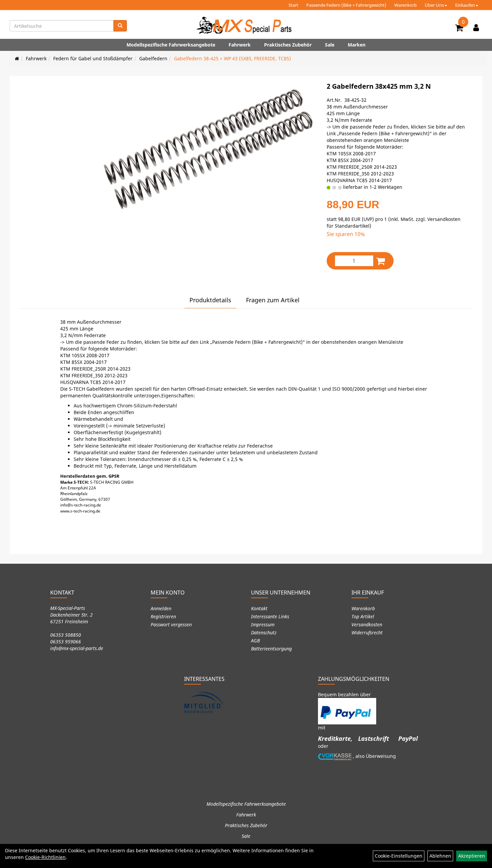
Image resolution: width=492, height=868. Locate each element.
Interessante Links (270, 616)
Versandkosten (366, 624)
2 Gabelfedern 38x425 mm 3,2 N (379, 86)
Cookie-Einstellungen (398, 856)
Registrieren (163, 616)
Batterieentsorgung (271, 648)
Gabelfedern (153, 58)
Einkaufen (465, 5)
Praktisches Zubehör (288, 45)
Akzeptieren (471, 856)
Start (293, 5)
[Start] (17, 58)
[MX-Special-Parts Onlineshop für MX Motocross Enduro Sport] (246, 25)
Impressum (262, 624)
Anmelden (161, 608)
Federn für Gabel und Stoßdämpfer (93, 58)
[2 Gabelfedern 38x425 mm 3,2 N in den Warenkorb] (380, 261)
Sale (329, 45)
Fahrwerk (240, 45)
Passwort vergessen (171, 624)
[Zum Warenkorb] (459, 28)
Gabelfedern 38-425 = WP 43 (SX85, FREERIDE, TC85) (232, 58)
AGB (255, 640)
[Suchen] (120, 25)
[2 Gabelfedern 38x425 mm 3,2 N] (207, 149)
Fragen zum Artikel (273, 300)
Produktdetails (210, 300)
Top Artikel (362, 616)
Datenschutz (263, 632)
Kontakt (259, 608)
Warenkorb (405, 5)
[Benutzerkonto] (476, 27)
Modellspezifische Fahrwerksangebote (171, 45)
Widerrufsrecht (367, 632)
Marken (356, 45)
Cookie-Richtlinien (45, 857)
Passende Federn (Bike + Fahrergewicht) (346, 5)
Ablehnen (440, 856)
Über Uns (434, 5)
